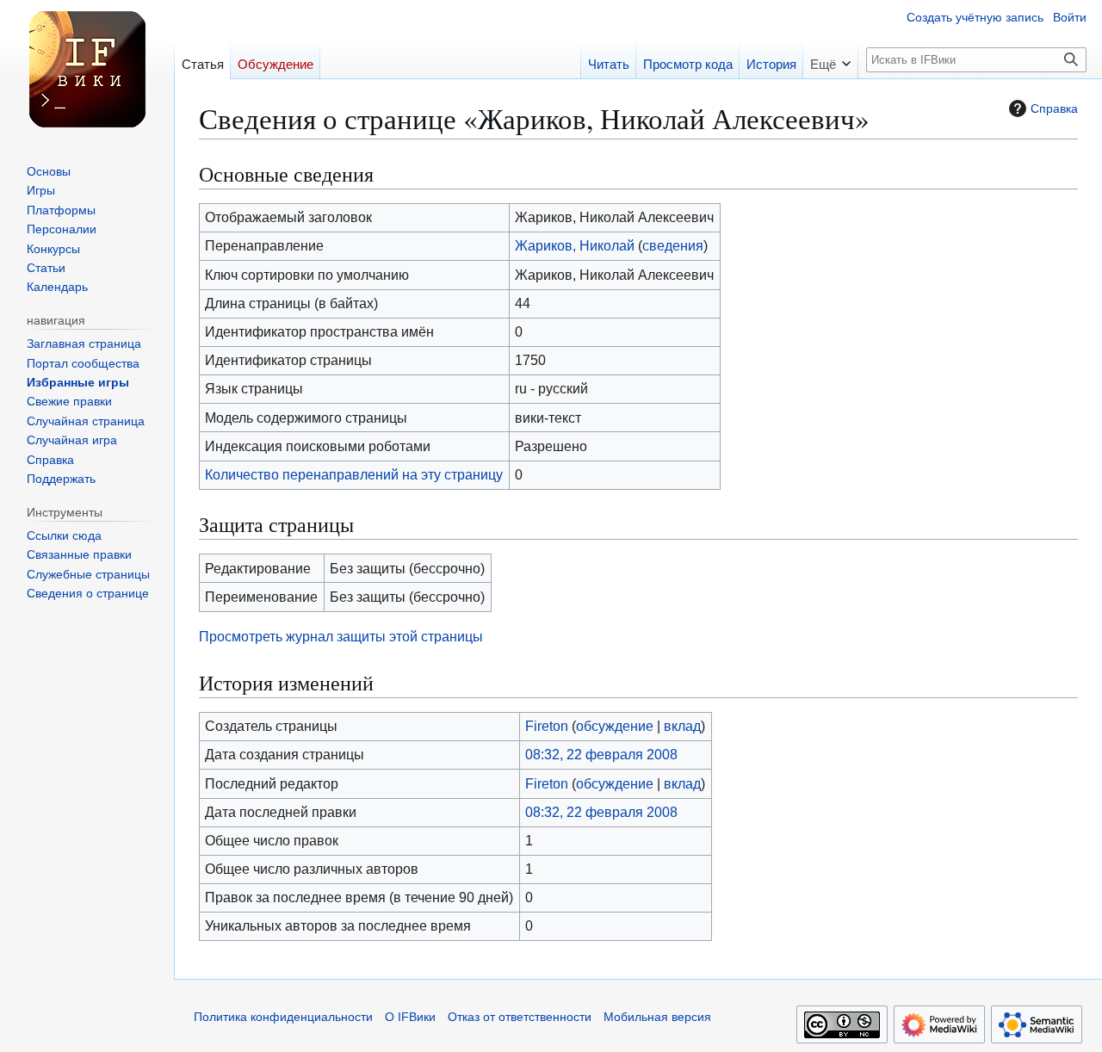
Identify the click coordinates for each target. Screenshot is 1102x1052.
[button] (830, 59)
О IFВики (410, 1017)
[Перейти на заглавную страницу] (87, 69)
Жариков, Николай (575, 245)
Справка (1054, 108)
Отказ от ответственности (519, 1017)
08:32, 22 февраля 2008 (601, 754)
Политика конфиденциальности (283, 1017)
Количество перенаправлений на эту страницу (354, 474)
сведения (672, 245)
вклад (682, 725)
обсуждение (614, 725)
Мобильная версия (657, 1017)
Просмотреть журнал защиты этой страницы (341, 636)
